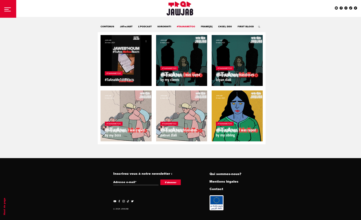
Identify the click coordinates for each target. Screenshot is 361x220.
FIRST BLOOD (246, 26)
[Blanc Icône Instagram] (123, 201)
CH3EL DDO (225, 26)
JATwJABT (126, 26)
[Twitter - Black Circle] (355, 8)
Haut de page (4, 206)
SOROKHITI (164, 26)
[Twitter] (132, 201)
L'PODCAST (145, 26)
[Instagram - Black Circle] (345, 8)
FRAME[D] (207, 26)
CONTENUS (107, 26)
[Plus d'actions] (147, 41)
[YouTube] (114, 201)
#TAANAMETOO (186, 26)
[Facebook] (119, 201)
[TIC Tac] (350, 8)
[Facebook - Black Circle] (341, 8)
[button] (7, 9)
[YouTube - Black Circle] (336, 8)
